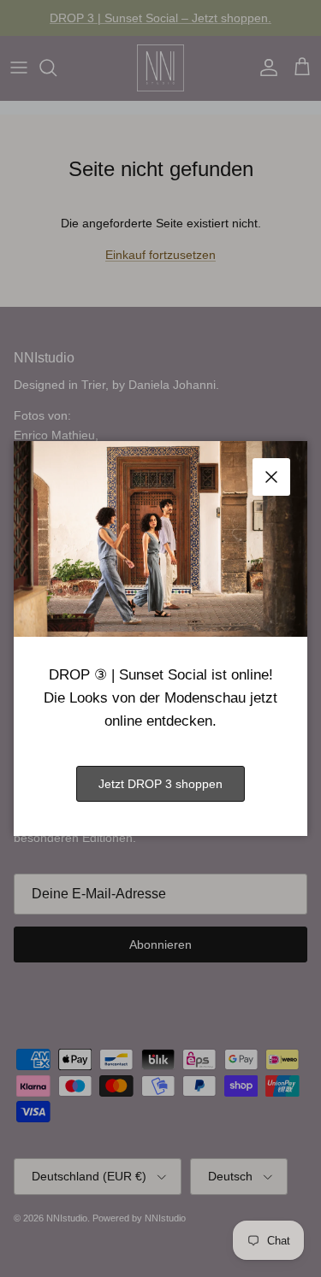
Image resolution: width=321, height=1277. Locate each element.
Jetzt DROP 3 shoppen (160, 784)
